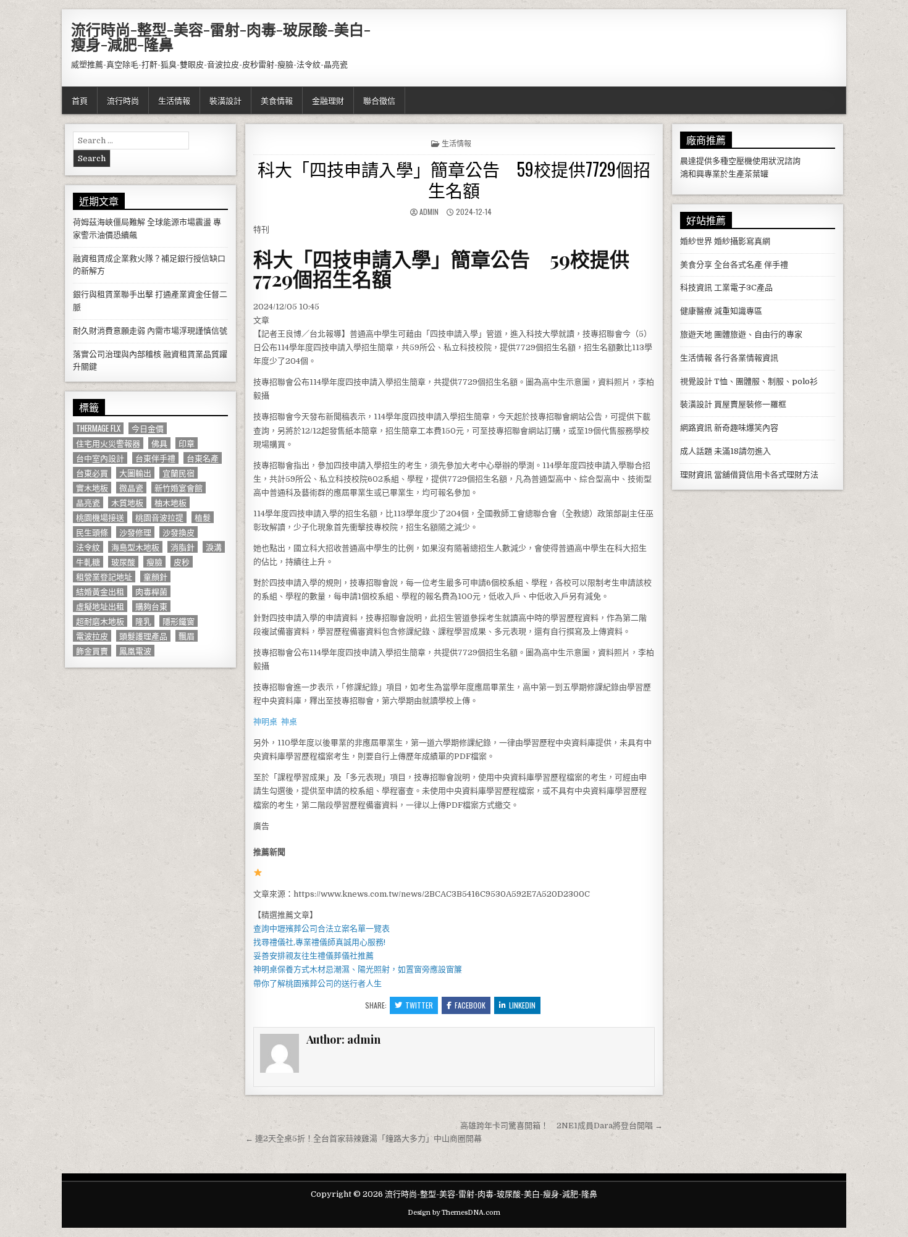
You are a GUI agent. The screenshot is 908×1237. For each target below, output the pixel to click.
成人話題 (696, 451)
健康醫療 (696, 311)
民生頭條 (92, 532)
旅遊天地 (696, 334)
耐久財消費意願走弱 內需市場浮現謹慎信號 (150, 330)
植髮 (203, 517)
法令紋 (88, 547)
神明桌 (265, 721)
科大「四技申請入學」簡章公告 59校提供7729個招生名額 (454, 179)
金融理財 (328, 100)
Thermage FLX (98, 428)
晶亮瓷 (88, 502)
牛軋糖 (88, 562)
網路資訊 (696, 427)
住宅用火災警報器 (108, 443)
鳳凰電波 (135, 650)
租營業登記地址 (104, 576)
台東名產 (203, 458)
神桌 (289, 721)
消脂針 (182, 547)
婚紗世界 (696, 241)
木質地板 (127, 502)
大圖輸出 (135, 473)
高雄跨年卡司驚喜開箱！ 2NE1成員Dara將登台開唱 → (561, 1125)
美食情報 (277, 100)
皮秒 (182, 562)
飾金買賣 (92, 650)
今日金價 (148, 428)
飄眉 (187, 636)
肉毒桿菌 (151, 591)
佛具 (159, 443)
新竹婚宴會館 (178, 487)
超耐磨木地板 (100, 621)
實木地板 (92, 487)
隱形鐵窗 (178, 621)
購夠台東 (151, 606)
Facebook (470, 1005)
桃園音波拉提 (159, 517)
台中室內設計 (100, 458)
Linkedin (522, 1005)
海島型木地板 (135, 547)
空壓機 (740, 161)
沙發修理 (135, 532)
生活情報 (174, 100)
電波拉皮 (92, 636)
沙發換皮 (178, 532)
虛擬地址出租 (100, 606)
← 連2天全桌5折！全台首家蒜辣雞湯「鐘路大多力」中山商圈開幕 (363, 1138)
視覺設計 (696, 381)
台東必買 (92, 473)
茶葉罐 (756, 173)
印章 (187, 443)
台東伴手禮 (155, 458)
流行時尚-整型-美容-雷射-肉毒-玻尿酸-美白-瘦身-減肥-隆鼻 (221, 36)
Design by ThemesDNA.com (454, 1213)
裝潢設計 (225, 100)
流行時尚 (123, 100)
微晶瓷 (131, 487)
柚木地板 (170, 502)
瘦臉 (154, 562)
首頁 (80, 100)
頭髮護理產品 (143, 636)
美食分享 (696, 264)
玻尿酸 (123, 562)
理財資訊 (696, 474)
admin (429, 211)
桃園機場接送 (100, 517)
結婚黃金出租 (100, 591)
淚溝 (214, 547)
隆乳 (143, 621)
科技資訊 (696, 287)
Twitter (419, 1005)
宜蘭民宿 (178, 473)
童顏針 (155, 576)
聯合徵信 (379, 100)
